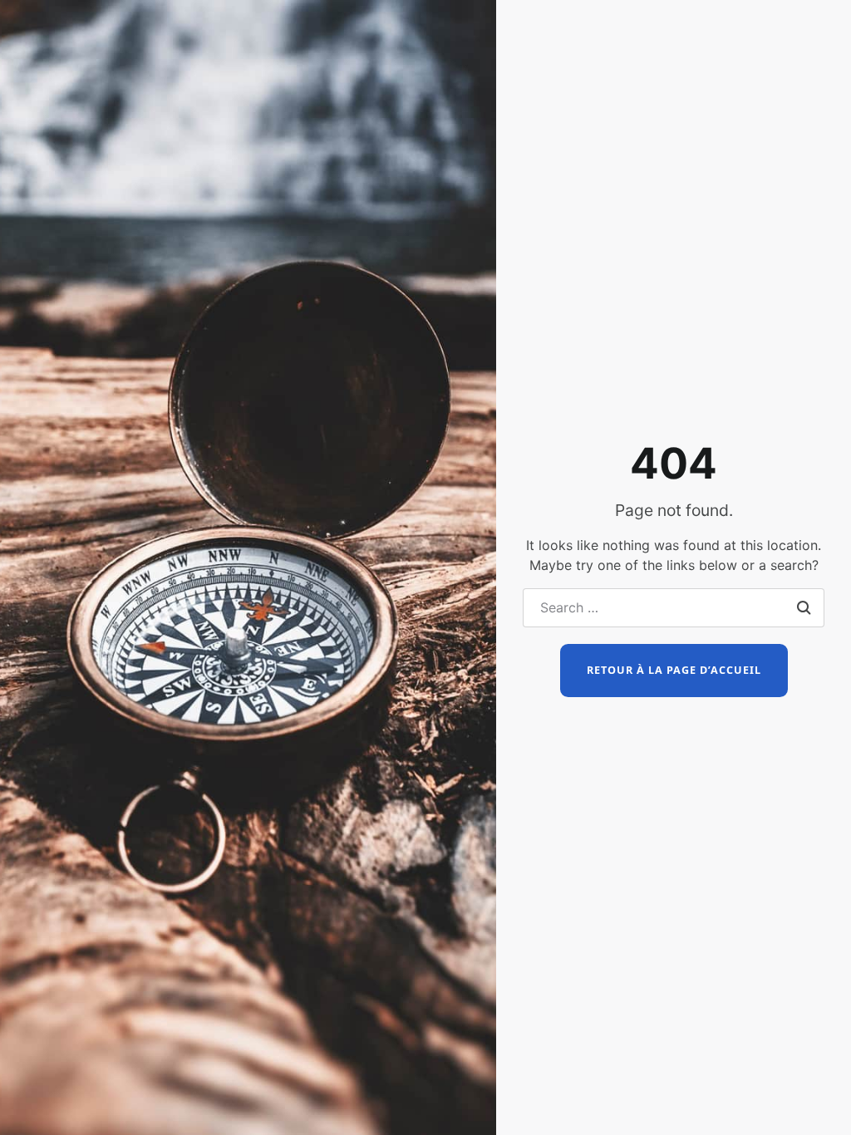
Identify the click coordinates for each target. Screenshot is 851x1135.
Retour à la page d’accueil (674, 670)
